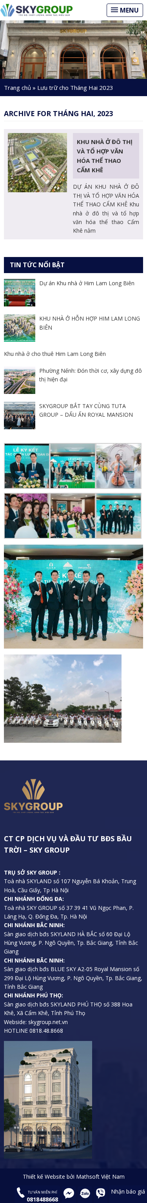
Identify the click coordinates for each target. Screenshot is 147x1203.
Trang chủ (17, 87)
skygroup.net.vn (47, 1022)
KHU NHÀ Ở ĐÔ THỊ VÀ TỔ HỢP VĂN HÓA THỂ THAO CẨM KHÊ (104, 156)
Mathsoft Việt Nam (100, 1176)
